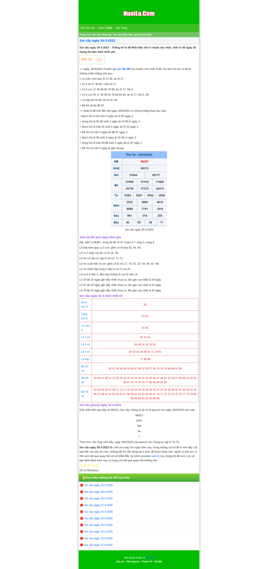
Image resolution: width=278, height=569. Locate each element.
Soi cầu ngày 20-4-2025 (98, 485)
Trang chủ (85, 34)
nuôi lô (155, 456)
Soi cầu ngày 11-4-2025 (98, 544)
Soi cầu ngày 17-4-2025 (98, 505)
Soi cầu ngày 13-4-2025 (98, 531)
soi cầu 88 (123, 69)
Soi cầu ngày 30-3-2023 (97, 40)
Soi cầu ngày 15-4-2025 (98, 518)
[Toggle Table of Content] (98, 59)
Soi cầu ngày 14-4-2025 (98, 525)
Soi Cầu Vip (87, 27)
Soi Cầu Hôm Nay (102, 34)
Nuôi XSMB (105, 27)
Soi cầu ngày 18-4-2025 (98, 498)
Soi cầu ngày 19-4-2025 (98, 491)
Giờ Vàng (121, 27)
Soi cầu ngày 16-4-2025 (98, 511)
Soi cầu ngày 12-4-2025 (98, 538)
